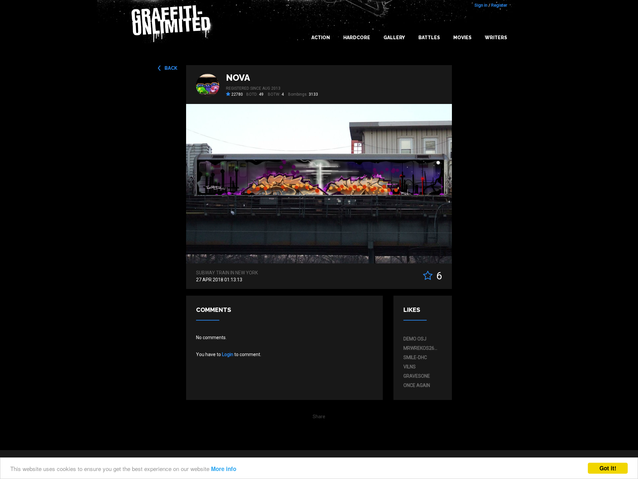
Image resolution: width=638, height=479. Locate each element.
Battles (429, 37)
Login (227, 354)
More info (223, 469)
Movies (462, 37)
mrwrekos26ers (421, 348)
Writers (496, 37)
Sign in (481, 5)
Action (320, 37)
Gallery (394, 37)
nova (238, 78)
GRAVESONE (416, 376)
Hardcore (356, 37)
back (170, 68)
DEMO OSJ (414, 338)
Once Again (416, 385)
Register (499, 5)
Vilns (409, 366)
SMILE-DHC (415, 357)
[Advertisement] (611, 347)
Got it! (607, 468)
